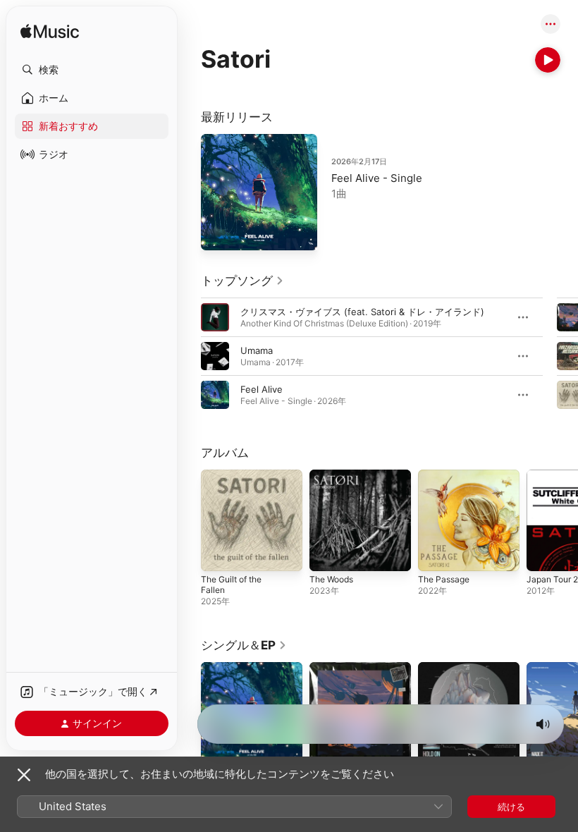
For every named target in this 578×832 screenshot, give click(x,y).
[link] (242, 280)
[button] (92, 70)
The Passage (443, 579)
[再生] (547, 60)
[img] (49, 32)
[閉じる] (24, 775)
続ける (511, 806)
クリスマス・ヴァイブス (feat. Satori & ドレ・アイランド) (362, 311)
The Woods (331, 579)
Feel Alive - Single (376, 178)
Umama (256, 350)
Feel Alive (261, 389)
